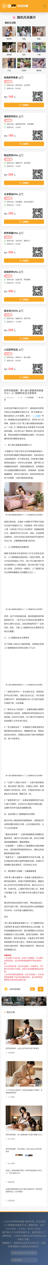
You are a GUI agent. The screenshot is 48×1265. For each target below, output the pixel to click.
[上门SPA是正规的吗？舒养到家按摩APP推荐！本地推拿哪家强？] (24, 1074)
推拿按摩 (11, 1185)
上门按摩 (37, 415)
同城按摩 (11, 1052)
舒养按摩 (30, 397)
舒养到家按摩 (15, 989)
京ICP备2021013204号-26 (25, 1259)
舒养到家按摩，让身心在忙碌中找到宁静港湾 (22, 1048)
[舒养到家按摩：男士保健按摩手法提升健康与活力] (24, 1118)
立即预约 (25, 105)
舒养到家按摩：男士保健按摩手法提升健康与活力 (24, 1134)
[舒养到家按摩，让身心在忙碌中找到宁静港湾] (24, 1032)
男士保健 (11, 1139)
